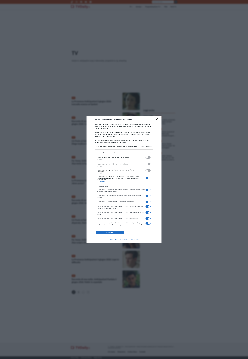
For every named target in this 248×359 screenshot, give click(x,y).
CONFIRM (110, 232)
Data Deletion (113, 239)
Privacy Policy (135, 239)
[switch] (148, 157)
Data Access (124, 239)
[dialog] (124, 179)
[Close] (157, 120)
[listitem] (124, 153)
